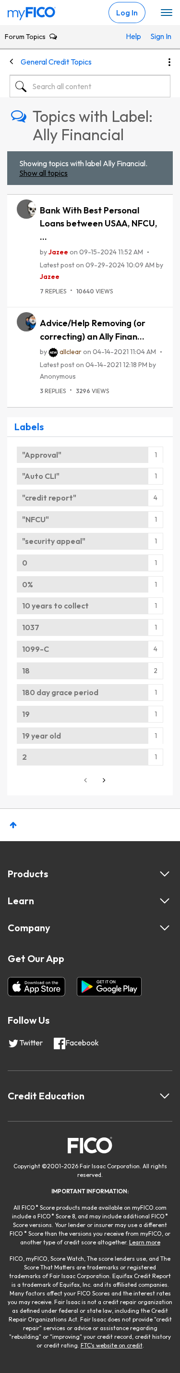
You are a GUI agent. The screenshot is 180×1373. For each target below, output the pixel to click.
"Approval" (41, 455)
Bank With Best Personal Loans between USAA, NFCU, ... (98, 223)
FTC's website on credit (112, 1345)
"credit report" (49, 497)
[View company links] (164, 928)
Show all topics (43, 173)
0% (27, 584)
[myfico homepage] (31, 11)
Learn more (144, 1242)
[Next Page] (103, 780)
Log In (127, 12)
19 (26, 714)
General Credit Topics (56, 61)
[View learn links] (164, 901)
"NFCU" (35, 519)
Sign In (158, 36)
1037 (30, 627)
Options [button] (169, 62)
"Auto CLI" (41, 476)
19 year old (41, 735)
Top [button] (13, 825)
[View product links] (164, 874)
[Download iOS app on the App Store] (36, 986)
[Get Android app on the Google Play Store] (109, 986)
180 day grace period (60, 692)
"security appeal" (53, 541)
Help (133, 36)
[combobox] (90, 86)
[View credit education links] (164, 1096)
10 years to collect (55, 605)
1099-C (35, 649)
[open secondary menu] (166, 13)
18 (26, 670)
